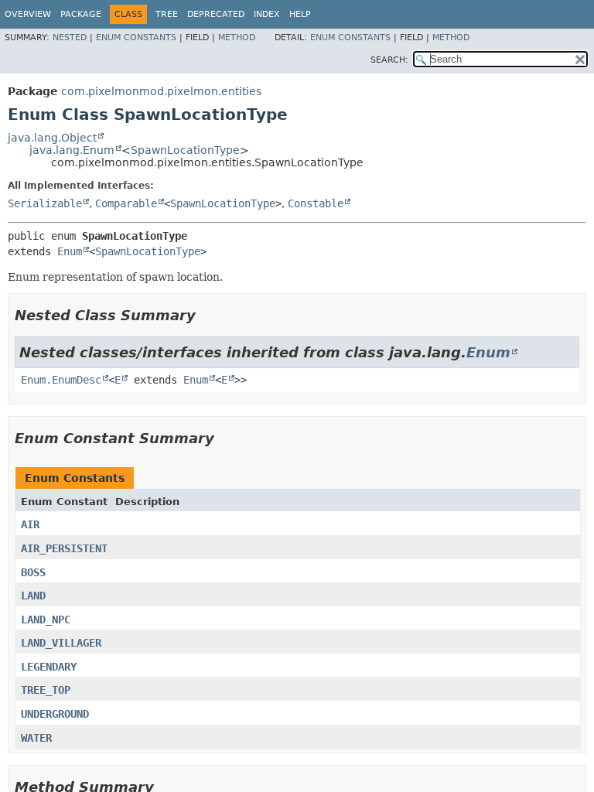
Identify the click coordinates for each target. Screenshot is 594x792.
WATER (36, 738)
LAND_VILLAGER (61, 643)
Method (236, 37)
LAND (33, 595)
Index (267, 14)
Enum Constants (136, 37)
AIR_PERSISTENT (64, 548)
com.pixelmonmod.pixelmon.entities (161, 91)
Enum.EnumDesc (61, 380)
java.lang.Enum (71, 150)
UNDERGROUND (55, 714)
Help (300, 14)
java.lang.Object (52, 137)
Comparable (126, 203)
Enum (69, 251)
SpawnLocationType (185, 150)
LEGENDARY (49, 667)
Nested (70, 37)
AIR (30, 524)
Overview (28, 14)
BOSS (33, 572)
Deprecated (215, 14)
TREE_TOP (45, 690)
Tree (166, 14)
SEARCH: (389, 60)
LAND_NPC (45, 619)
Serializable (45, 203)
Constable (315, 203)
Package (80, 14)
